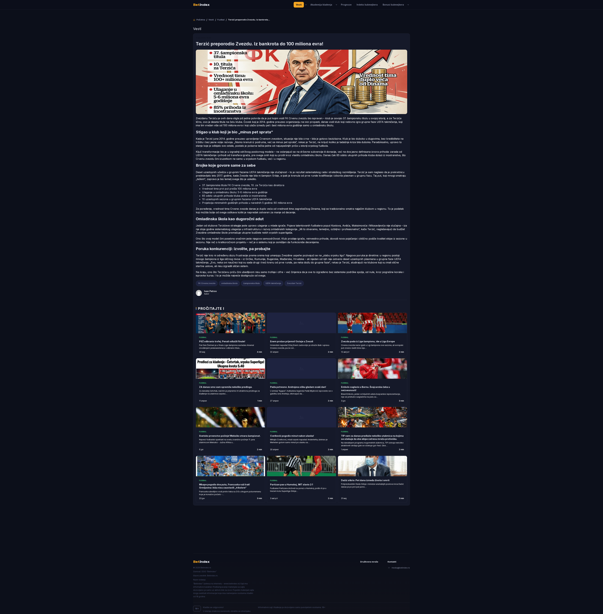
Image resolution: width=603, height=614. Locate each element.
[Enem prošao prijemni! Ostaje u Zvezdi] (301, 323)
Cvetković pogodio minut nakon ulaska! (292, 435)
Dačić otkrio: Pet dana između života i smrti (365, 480)
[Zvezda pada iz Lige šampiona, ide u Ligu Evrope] (372, 323)
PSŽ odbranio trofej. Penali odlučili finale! (222, 341)
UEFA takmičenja (273, 283)
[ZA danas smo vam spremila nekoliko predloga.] (230, 368)
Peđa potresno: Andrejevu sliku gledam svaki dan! (298, 387)
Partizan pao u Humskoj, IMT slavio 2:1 (291, 484)
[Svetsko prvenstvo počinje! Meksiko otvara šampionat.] (230, 417)
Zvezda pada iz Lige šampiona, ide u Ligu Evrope (368, 341)
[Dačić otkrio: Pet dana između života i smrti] (372, 466)
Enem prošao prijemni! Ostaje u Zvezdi (291, 341)
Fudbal (203, 337)
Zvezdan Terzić (294, 283)
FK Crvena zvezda (206, 283)
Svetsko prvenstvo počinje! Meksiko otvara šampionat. (230, 435)
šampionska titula (251, 283)
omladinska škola (229, 283)
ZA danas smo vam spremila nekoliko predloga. (225, 387)
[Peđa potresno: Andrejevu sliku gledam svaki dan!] (301, 368)
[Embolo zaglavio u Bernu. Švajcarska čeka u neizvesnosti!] (372, 368)
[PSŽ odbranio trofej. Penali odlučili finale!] (230, 323)
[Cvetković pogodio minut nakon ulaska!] (301, 417)
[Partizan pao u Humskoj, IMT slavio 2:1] (301, 466)
